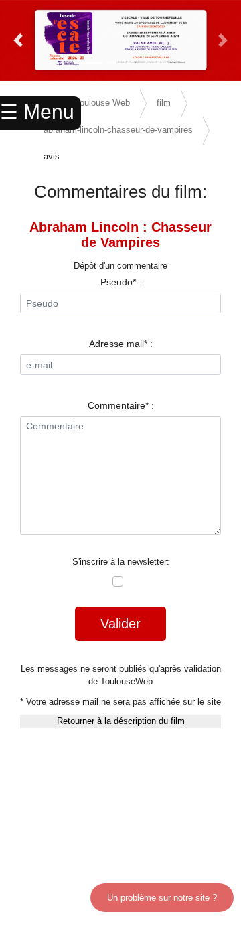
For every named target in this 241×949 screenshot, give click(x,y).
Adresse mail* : (121, 343)
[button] (18, 40)
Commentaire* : (121, 405)
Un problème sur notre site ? (162, 898)
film (164, 103)
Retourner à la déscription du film (121, 721)
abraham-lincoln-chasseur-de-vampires (118, 130)
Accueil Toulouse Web (87, 103)
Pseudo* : (120, 282)
